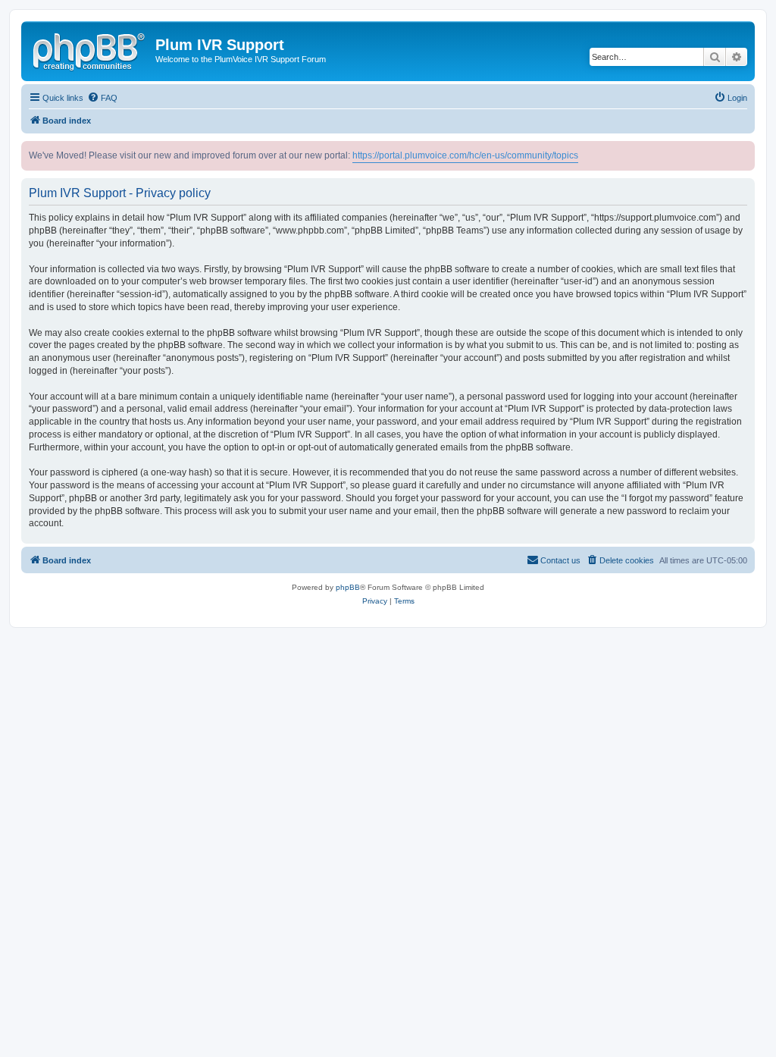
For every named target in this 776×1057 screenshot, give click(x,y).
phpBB (348, 587)
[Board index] (90, 49)
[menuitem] (102, 98)
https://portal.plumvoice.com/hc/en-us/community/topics (465, 155)
